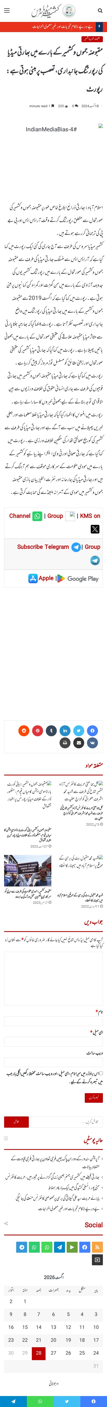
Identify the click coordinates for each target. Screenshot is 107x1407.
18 (82, 1341)
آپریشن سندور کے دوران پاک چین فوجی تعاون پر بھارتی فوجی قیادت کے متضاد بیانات (55, 1163)
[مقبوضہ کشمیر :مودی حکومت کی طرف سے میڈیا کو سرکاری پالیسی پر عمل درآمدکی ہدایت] (27, 870)
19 (68, 1341)
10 (96, 1328)
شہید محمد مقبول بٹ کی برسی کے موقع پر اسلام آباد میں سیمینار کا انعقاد (80, 898)
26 (68, 1353)
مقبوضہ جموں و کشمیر (92, 39)
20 (53, 1341)
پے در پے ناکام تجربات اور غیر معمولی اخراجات (62, 27)
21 (38, 1341)
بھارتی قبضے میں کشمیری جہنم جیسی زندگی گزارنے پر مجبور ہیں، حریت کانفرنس (52, 1177)
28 (38, 1353)
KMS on (90, 516)
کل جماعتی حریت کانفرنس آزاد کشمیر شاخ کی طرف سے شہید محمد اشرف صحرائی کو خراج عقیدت (81, 813)
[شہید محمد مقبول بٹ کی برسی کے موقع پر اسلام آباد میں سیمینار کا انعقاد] (79, 872)
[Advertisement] (53, 652)
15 (25, 1328)
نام (99, 1012)
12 (68, 1328)
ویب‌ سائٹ (94, 1053)
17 (96, 1341)
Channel (20, 516)
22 (25, 1341)
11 (82, 1328)
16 (11, 1328)
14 (38, 1328)
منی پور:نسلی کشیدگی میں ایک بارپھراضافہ (74, 1188)
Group (54, 516)
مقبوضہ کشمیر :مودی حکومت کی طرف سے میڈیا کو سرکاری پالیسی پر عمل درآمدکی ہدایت (28, 894)
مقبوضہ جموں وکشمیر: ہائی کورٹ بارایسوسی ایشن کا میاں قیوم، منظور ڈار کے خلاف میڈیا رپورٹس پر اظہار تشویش (27, 835)
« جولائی (54, 1384)
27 (53, 1353)
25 (82, 1353)
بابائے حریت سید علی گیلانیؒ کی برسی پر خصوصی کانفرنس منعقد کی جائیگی (58, 1198)
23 (11, 1341)
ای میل (96, 1033)
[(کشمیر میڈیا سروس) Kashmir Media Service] (53, 11)
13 (53, 1328)
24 (96, 1353)
